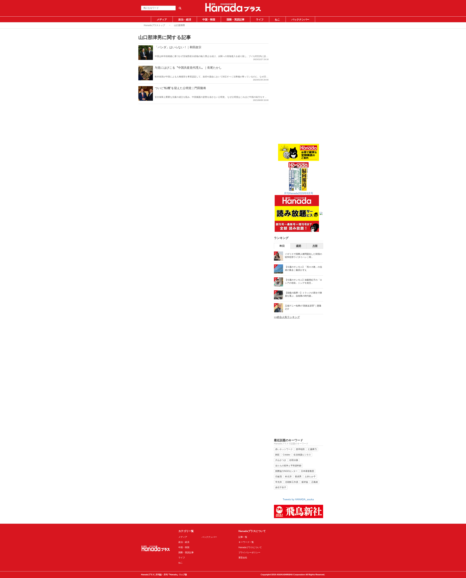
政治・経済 (184, 19)
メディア (162, 19)
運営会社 (242, 557)
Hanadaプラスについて (250, 547)
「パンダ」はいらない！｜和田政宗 (178, 47)
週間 (298, 245)
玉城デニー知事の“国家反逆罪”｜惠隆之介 (303, 307)
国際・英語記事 (235, 19)
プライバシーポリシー (249, 552)
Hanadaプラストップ (154, 25)
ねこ (277, 19)
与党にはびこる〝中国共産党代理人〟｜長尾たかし (188, 67)
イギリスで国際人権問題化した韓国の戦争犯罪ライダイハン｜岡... (303, 255)
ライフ (260, 19)
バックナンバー (300, 19)
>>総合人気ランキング (287, 317)
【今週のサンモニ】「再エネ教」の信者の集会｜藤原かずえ (303, 268)
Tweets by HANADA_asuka (298, 499)
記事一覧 (242, 537)
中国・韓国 (208, 19)
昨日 (282, 245)
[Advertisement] (298, 88)
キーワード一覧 (246, 542)
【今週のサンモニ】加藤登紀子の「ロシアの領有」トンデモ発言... (303, 281)
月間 (314, 245)
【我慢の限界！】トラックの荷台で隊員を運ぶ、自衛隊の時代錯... (303, 294)
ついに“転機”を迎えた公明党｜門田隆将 (180, 88)
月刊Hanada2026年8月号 (298, 193)
